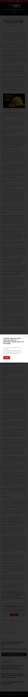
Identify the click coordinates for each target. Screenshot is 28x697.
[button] (26, 336)
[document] (14, 348)
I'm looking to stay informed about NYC (13, 352)
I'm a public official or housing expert (12, 350)
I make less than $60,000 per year (12, 353)
